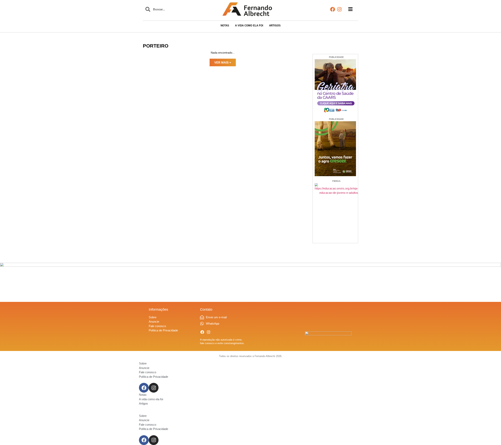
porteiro (155, 45)
